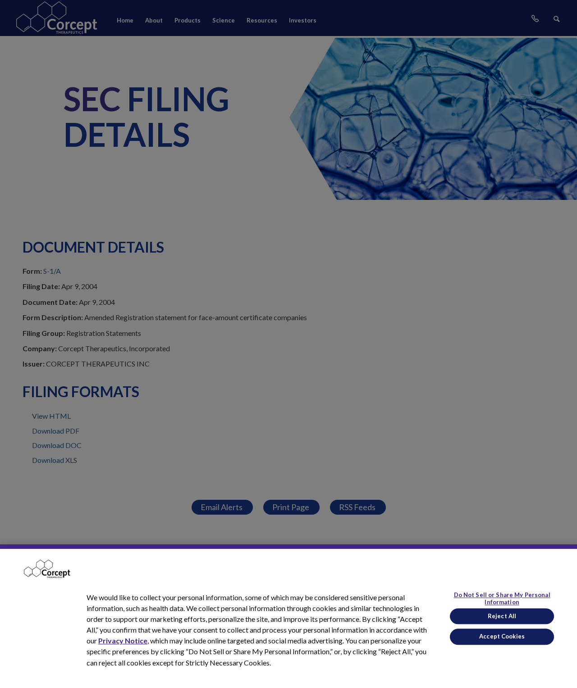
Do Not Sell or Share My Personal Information (502, 599)
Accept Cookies (502, 636)
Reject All (502, 616)
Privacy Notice (122, 640)
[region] (288, 616)
